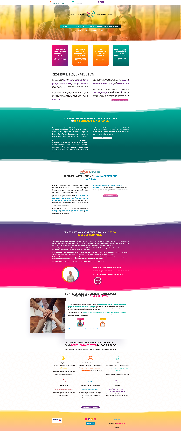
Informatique (64, 385)
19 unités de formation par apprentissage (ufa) (60, 52)
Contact (110, 14)
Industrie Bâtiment (117, 363)
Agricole (63, 363)
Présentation (72, 14)
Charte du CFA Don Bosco (117, 418)
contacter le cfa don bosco (90, 407)
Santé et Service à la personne (90, 385)
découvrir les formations (120, 100)
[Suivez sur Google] (92, 419)
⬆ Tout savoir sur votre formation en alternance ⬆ (79, 328)
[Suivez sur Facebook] (98, 2)
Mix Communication (120, 423)
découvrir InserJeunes (110, 195)
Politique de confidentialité (117, 420)
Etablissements (101, 14)
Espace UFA (90, 423)
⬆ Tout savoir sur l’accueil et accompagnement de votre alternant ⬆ (107, 328)
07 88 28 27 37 (97, 274)
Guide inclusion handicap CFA (94, 254)
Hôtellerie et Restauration (90, 363)
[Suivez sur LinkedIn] (101, 2)
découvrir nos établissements (102, 138)
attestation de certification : (64, 416)
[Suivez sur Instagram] (103, 2)
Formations (81, 14)
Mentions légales (117, 419)
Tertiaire (117, 385)
